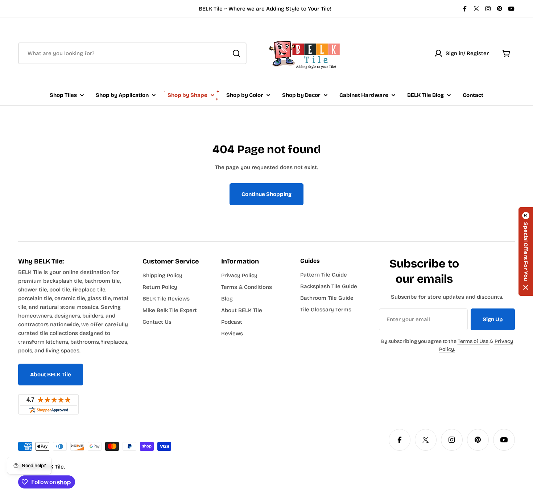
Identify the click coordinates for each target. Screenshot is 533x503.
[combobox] (132, 53)
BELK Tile (52, 466)
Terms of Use (473, 341)
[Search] (236, 53)
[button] (525, 251)
